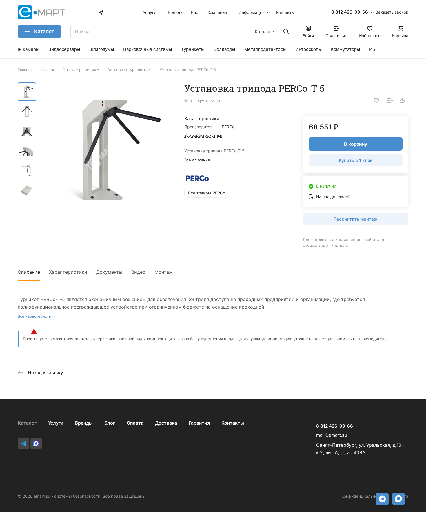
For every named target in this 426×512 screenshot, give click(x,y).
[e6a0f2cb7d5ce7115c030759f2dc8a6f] (106, 150)
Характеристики (68, 272)
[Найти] (286, 31)
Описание (29, 272)
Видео (138, 272)
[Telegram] (23, 443)
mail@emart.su (331, 435)
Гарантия (199, 423)
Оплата (135, 423)
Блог (109, 423)
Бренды (84, 423)
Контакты (232, 423)
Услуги (55, 423)
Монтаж (163, 272)
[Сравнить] (390, 100)
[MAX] (36, 443)
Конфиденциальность (362, 496)
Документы (109, 272)
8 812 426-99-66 (349, 12)
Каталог (27, 423)
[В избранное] (376, 100)
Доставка (166, 423)
